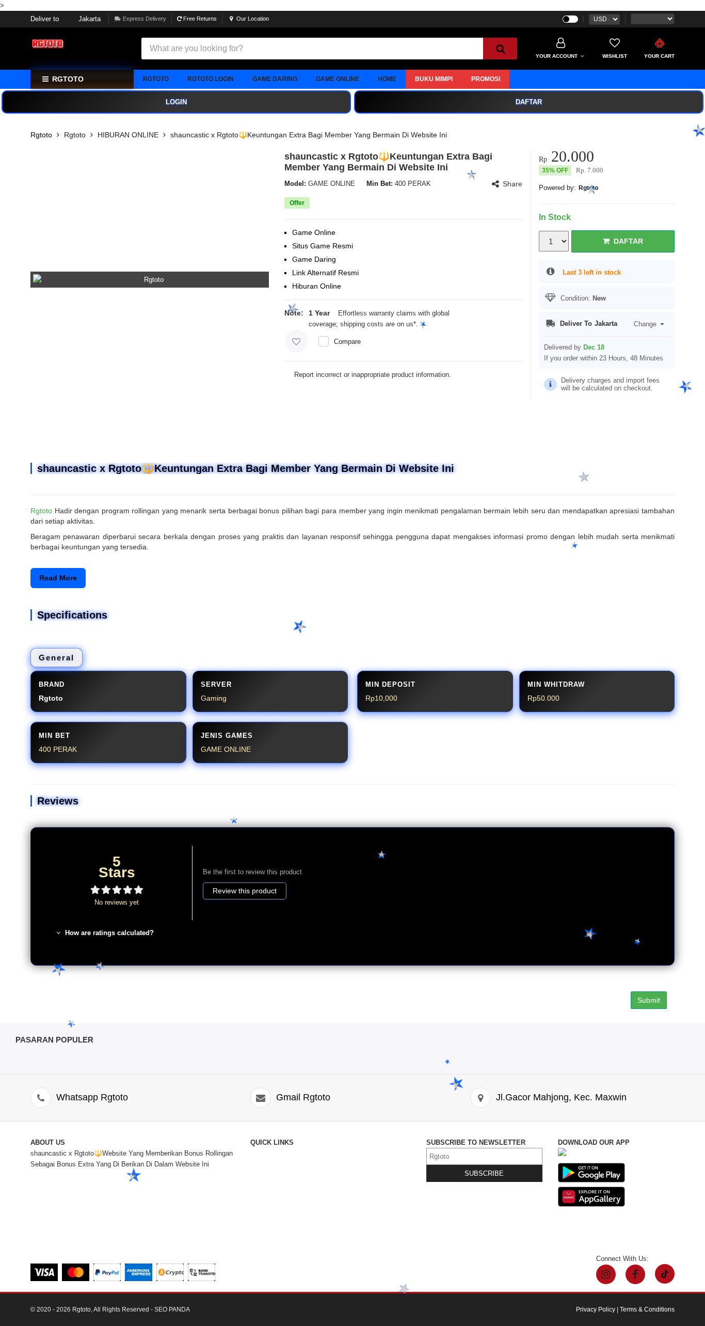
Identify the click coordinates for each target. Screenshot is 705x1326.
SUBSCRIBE (484, 1173)
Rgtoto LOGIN (210, 79)
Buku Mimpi (434, 79)
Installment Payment (281, 1240)
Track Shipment (274, 1175)
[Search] (500, 48)
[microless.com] (79, 44)
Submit (648, 1000)
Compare (347, 341)
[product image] (149, 279)
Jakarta (65, 19)
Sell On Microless (359, 1229)
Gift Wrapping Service (365, 1175)
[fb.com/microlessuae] (635, 1274)
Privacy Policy (354, 1186)
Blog (339, 1153)
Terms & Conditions (362, 1197)
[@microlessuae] (606, 1274)
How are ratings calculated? (108, 933)
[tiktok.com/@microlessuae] (665, 1274)
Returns (262, 1197)
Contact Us (267, 1153)
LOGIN (176, 102)
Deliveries (265, 1186)
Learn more (437, 324)
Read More (58, 578)
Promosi (485, 79)
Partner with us (355, 1218)
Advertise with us (358, 1207)
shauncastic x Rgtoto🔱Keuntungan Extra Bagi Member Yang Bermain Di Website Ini (308, 135)
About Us (264, 1164)
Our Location (252, 18)
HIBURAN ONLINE (128, 135)
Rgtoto (156, 79)
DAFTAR (529, 102)
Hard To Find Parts (361, 1164)
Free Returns (199, 18)
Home (387, 79)
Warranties (266, 1207)
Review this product (245, 891)
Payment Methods (277, 1229)
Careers (262, 1218)
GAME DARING (274, 79)
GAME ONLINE (337, 79)
